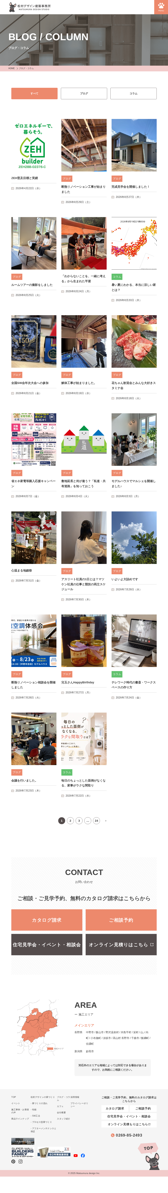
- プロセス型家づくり (41, 1122)
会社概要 (61, 1112)
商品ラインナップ (20, 1119)
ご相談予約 (121, 920)
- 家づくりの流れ (39, 1103)
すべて (34, 93)
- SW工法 (35, 1116)
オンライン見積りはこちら (118, 944)
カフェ (60, 1106)
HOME (11, 68)
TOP (148, 1155)
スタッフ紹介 (63, 1119)
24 (96, 820)
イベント (15, 1103)
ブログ (84, 93)
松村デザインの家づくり (43, 1097)
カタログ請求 (47, 920)
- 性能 (34, 1109)
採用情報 (75, 1097)
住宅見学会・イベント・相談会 (47, 944)
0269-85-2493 (129, 1135)
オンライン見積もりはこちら (128, 1124)
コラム (133, 93)
